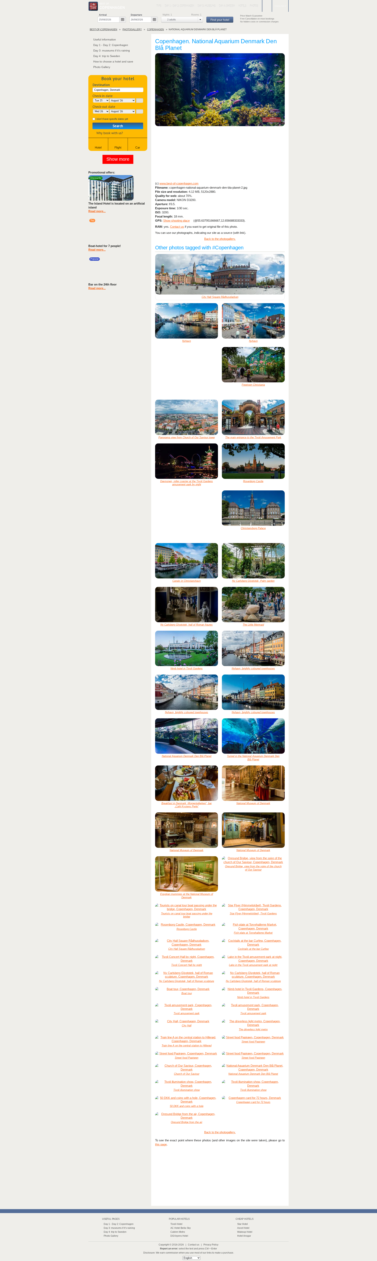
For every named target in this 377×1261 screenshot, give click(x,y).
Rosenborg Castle (253, 481)
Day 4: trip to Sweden (106, 56)
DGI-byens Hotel (179, 1235)
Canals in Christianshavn (186, 580)
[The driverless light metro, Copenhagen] (253, 1023)
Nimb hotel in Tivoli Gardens (186, 668)
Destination (101, 85)
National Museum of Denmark (253, 803)
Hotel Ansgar (244, 1235)
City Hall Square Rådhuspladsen (220, 297)
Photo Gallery (101, 67)
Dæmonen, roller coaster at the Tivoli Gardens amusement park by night (186, 483)
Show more (117, 159)
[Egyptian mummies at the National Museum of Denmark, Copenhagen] (186, 874)
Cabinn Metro (177, 1232)
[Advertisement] (220, 154)
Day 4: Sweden (227, 6)
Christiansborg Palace (253, 528)
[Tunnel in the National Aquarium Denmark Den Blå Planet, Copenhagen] (253, 736)
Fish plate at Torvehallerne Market (253, 932)
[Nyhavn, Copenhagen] (186, 321)
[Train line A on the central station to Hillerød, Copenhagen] (186, 1039)
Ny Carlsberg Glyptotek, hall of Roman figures (186, 624)
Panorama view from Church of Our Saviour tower (186, 437)
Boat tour (186, 993)
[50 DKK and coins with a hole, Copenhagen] (186, 1100)
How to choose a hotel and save (113, 61)
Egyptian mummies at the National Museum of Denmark (186, 896)
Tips (158, 6)
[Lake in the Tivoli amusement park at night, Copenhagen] (253, 959)
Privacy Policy (210, 1244)
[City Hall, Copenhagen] (186, 1021)
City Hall (186, 1025)
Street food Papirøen (253, 1041)
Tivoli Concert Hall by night (186, 965)
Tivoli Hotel (176, 1224)
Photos (254, 6)
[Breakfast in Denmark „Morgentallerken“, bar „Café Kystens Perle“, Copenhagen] (186, 783)
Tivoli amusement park (186, 1013)
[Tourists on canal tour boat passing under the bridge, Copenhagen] (186, 907)
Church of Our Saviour (186, 1073)
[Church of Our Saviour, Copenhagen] (186, 1067)
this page (161, 1144)
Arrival (103, 15)
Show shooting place (176, 220)
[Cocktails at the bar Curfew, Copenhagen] (253, 942)
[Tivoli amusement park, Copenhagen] (186, 1007)
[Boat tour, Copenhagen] (186, 989)
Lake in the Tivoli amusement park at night (253, 965)
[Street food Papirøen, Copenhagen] (253, 1037)
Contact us (177, 226)
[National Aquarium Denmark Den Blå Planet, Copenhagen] (220, 90)
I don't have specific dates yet (112, 119)
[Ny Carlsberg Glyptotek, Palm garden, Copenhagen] (253, 560)
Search (118, 126)
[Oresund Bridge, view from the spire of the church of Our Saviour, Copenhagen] (253, 860)
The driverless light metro (253, 1029)
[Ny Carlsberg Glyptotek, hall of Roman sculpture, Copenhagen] (186, 975)
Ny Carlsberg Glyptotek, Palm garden (253, 580)
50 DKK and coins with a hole (186, 1106)
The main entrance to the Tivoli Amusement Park (253, 437)
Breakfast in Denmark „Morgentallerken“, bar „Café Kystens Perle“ (186, 805)
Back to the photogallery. (220, 238)
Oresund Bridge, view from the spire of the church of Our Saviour (253, 868)
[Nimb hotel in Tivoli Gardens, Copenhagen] (186, 648)
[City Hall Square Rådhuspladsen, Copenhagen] (220, 274)
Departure (136, 15)
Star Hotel (242, 1224)
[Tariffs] (143, 187)
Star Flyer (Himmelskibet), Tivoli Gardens (253, 913)
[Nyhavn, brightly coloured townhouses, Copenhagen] (253, 648)
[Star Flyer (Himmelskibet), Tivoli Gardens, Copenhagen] (253, 907)
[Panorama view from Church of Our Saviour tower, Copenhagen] (186, 417)
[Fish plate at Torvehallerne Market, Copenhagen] (253, 926)
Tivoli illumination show (186, 1089)
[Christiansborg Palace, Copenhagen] (253, 508)
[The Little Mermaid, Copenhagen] (253, 604)
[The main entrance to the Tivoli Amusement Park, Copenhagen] (253, 417)
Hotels (242, 6)
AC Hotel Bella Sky (180, 1228)
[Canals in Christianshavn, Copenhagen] (186, 560)
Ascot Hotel (243, 1228)
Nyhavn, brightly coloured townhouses (253, 668)
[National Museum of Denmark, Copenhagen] (253, 783)
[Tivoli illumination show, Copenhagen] (186, 1084)
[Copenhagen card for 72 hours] (253, 1098)
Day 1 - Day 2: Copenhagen (179, 6)
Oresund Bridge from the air (186, 1122)
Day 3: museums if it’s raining (111, 50)
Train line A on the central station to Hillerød (186, 1045)
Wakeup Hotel (244, 1232)
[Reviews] (137, 187)
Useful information (104, 39)
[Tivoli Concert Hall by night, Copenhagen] (186, 959)
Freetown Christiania (253, 384)
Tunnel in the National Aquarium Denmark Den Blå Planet (253, 758)
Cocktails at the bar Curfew (253, 948)
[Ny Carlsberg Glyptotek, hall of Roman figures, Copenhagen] (186, 604)
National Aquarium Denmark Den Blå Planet (186, 756)
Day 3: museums (206, 6)
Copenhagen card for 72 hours (253, 1102)
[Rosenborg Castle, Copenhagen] (253, 461)
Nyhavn (186, 341)
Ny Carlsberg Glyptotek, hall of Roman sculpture (186, 981)
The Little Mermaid (253, 624)
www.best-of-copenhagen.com (179, 183)
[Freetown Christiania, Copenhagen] (253, 364)
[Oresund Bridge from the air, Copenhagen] (186, 1116)
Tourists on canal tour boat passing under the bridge (186, 915)
